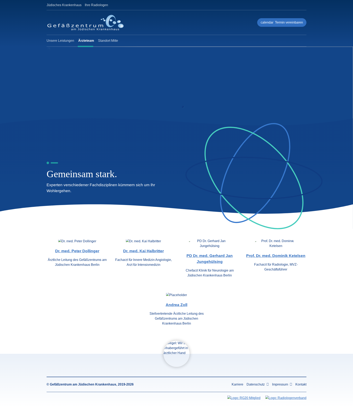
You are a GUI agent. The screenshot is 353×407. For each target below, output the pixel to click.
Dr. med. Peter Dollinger (77, 251)
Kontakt (300, 384)
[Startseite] (88, 22)
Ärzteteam (86, 40)
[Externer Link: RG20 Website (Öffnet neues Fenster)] (243, 397)
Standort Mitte (108, 40)
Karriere (237, 384)
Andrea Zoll (176, 305)
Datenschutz (256, 384)
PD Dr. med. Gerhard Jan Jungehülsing (210, 259)
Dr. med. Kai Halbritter (143, 251)
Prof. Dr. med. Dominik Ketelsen (275, 256)
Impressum (280, 384)
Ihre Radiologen (96, 5)
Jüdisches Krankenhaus (64, 5)
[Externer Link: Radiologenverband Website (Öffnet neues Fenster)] (285, 397)
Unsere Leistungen (60, 40)
